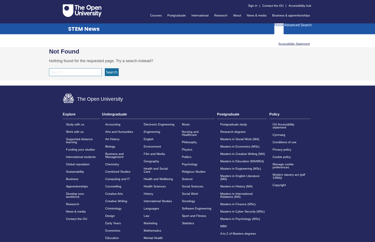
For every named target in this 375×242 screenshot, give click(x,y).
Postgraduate (176, 15)
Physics (187, 149)
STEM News (84, 29)
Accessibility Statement (294, 43)
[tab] (81, 115)
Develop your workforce (75, 195)
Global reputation (78, 164)
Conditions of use (284, 142)
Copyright (279, 185)
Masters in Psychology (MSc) (240, 219)
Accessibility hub (300, 5)
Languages (151, 208)
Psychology (189, 164)
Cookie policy (282, 157)
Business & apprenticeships (291, 15)
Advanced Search (298, 25)
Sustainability (75, 171)
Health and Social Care (156, 170)
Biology (110, 146)
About (237, 15)
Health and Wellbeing (158, 179)
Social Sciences (192, 186)
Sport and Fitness (194, 216)
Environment (152, 146)
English (149, 139)
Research (220, 15)
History (148, 193)
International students (81, 157)
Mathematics (152, 230)
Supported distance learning (79, 140)
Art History (112, 139)
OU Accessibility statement (283, 126)
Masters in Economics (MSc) (240, 146)
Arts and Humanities (119, 131)
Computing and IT (117, 179)
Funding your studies (80, 149)
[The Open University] (82, 10)
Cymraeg (279, 134)
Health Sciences (155, 186)
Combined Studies (117, 171)
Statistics (188, 223)
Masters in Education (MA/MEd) (242, 161)
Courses (156, 15)
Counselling (113, 186)
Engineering (152, 131)
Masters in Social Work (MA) (239, 139)
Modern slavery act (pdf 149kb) (289, 176)
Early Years (113, 223)
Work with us (75, 131)
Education (112, 238)
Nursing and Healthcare (190, 133)
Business (72, 179)
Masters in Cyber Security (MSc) (242, 211)
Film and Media (154, 154)
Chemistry (112, 164)
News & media (256, 15)
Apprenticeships (77, 186)
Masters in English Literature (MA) (240, 177)
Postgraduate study (233, 124)
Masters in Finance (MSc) (238, 204)
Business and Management (114, 155)
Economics (112, 230)
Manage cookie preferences (283, 165)
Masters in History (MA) (236, 186)
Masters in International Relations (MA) (236, 195)
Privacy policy (282, 149)
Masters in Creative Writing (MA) (242, 154)
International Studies (158, 201)
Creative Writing (116, 201)
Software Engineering (196, 208)
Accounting (112, 124)
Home (279, 25)
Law (146, 216)
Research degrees (233, 131)
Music (186, 124)
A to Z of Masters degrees (238, 233)
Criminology (113, 208)
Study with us (75, 124)
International (200, 15)
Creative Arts (114, 193)
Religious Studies (194, 171)
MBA (223, 226)
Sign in (252, 5)
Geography (151, 161)
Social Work (190, 193)
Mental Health (153, 238)
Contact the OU (273, 5)
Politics (186, 157)
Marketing (150, 223)
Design (110, 216)
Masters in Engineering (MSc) (240, 168)
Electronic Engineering (159, 124)
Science (187, 179)
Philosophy (189, 142)
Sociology (188, 201)
